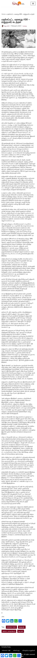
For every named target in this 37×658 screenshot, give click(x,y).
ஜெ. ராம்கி (6, 26)
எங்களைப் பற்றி (6, 650)
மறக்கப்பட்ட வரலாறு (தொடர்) (9, 631)
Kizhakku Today (11, 627)
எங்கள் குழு (16, 650)
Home (3, 14)
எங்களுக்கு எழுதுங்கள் (28, 650)
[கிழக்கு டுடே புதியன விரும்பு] (18, 3)
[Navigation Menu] (33, 3)
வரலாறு (25, 26)
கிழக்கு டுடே (22, 627)
